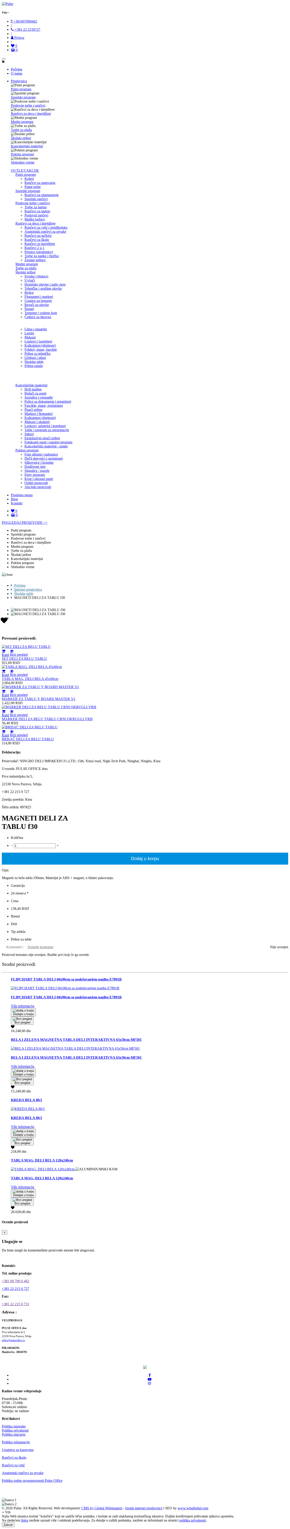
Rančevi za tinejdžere (39, 244)
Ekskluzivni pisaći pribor (42, 438)
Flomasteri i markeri (38, 297)
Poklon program (22, 154)
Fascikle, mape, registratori (43, 405)
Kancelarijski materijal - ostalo (46, 446)
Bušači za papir (35, 393)
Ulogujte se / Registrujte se (24, 1258)
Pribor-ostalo (33, 366)
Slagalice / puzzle (36, 471)
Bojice (29, 292)
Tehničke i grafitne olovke (43, 288)
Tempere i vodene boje (40, 313)
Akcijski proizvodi (37, 487)
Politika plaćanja (13, 1434)
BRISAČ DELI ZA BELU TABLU (28, 739)
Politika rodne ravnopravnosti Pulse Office (32, 1480)
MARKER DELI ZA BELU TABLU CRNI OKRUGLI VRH (47, 719)
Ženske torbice (35, 260)
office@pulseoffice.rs (13, 1340)
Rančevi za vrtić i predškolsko (46, 227)
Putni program (21, 89)
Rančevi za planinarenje (41, 195)
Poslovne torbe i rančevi (28, 105)
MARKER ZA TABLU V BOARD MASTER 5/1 (38, 699)
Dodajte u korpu (23, 1014)
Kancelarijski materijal (27, 146)
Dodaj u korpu (145, 858)
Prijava (18, 38)
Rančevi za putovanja (39, 183)
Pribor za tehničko (37, 353)
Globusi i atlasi (35, 358)
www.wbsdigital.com (193, 1508)
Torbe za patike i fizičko (41, 256)
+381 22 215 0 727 (15, 1289)
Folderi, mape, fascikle (40, 349)
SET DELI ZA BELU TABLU (24, 659)
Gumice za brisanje (38, 301)
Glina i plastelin (35, 329)
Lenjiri (29, 333)
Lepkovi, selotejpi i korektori (45, 426)
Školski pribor (21, 138)
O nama (16, 73)
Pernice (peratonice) (38, 252)
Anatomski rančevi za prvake (45, 231)
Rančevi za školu (36, 240)
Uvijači (29, 280)
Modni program (22, 122)
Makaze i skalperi (37, 422)
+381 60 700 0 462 (15, 1281)
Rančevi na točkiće (38, 236)
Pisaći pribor (33, 410)
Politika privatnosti (15, 1430)
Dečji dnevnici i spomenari (43, 458)
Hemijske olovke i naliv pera (44, 284)
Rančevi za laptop (37, 211)
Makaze (30, 337)
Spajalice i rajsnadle (38, 397)
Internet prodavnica (27, 589)
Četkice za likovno (37, 317)
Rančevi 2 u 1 (34, 248)
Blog (14, 499)
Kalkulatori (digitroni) (40, 345)
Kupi (5, 654)
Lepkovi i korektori (38, 341)
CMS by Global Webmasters (101, 1508)
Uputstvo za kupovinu (18, 1450)
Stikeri (29, 434)
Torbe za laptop (35, 207)
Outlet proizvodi (36, 483)
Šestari (29, 309)
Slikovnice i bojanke (39, 462)
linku (24, 1520)
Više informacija (22, 1006)
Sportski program (23, 97)
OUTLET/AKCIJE (25, 170)
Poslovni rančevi (36, 215)
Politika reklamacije (16, 1442)
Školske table (34, 362)
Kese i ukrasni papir (38, 479)
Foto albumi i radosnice (41, 454)
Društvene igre (35, 466)
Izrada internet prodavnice (143, 1508)
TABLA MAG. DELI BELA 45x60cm (30, 679)
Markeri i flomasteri (38, 414)
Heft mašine (33, 389)
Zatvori (8, 1525)
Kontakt (16, 503)
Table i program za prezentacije (46, 430)
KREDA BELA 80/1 (26, 1100)
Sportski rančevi (36, 199)
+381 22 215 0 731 (15, 1304)
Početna (16, 69)
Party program (34, 475)
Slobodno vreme (22, 162)
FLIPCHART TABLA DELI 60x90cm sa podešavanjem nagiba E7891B (66, 979)
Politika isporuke (14, 1426)
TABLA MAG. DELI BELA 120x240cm (42, 1160)
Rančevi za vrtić (13, 1465)
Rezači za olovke (36, 305)
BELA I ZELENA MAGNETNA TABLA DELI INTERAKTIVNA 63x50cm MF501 (76, 1040)
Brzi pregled (19, 654)
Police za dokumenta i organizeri (47, 401)
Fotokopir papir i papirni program (48, 442)
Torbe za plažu (21, 130)
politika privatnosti (192, 1520)
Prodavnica (19, 81)
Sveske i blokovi (36, 276)
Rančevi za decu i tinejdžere (31, 113)
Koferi (29, 179)
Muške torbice (34, 219)
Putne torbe (32, 187)
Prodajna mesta (22, 495)
